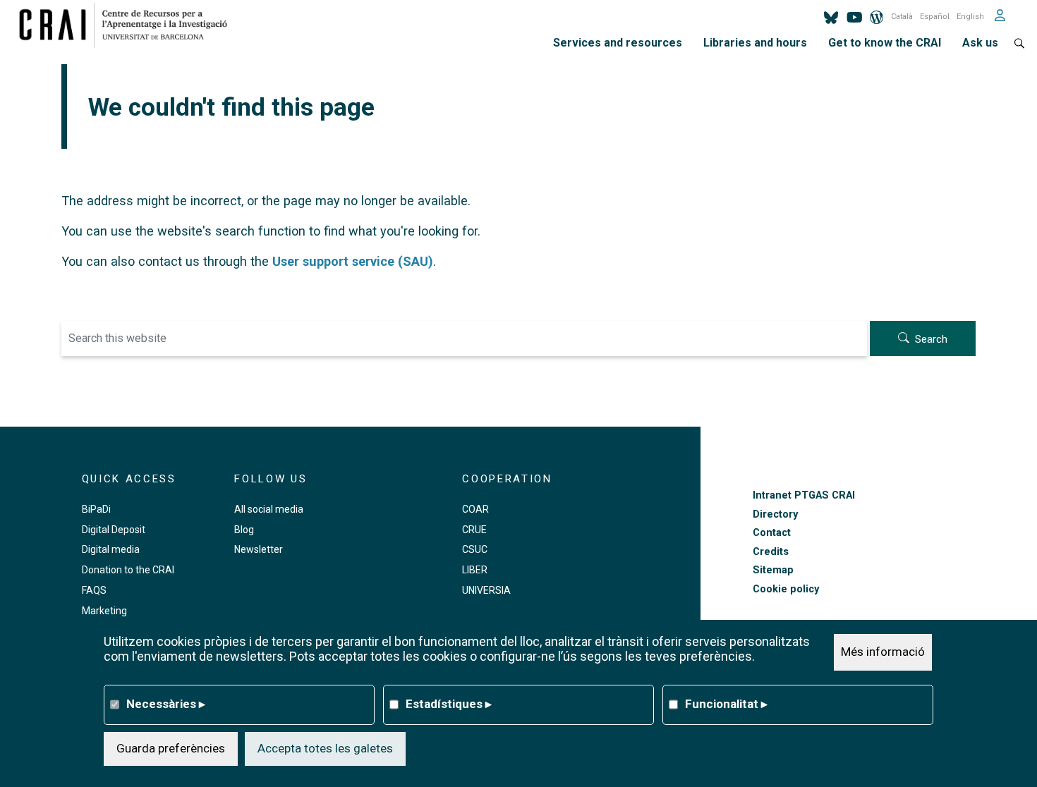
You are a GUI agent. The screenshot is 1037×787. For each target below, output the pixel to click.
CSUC (474, 549)
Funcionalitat (726, 704)
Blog (244, 529)
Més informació (883, 652)
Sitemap (773, 570)
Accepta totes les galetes (325, 748)
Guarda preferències (170, 748)
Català (902, 16)
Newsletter (258, 549)
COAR (475, 509)
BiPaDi (96, 509)
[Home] (128, 24)
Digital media (111, 549)
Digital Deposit (113, 529)
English (970, 16)
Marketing (104, 610)
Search (931, 339)
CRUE (474, 529)
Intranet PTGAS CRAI (804, 495)
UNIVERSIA (486, 590)
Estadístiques (449, 704)
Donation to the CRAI (128, 569)
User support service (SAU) (352, 261)
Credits (771, 552)
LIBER (474, 569)
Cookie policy (786, 589)
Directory (775, 514)
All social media (268, 509)
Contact (772, 533)
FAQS (94, 590)
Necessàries (165, 704)
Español (935, 16)
